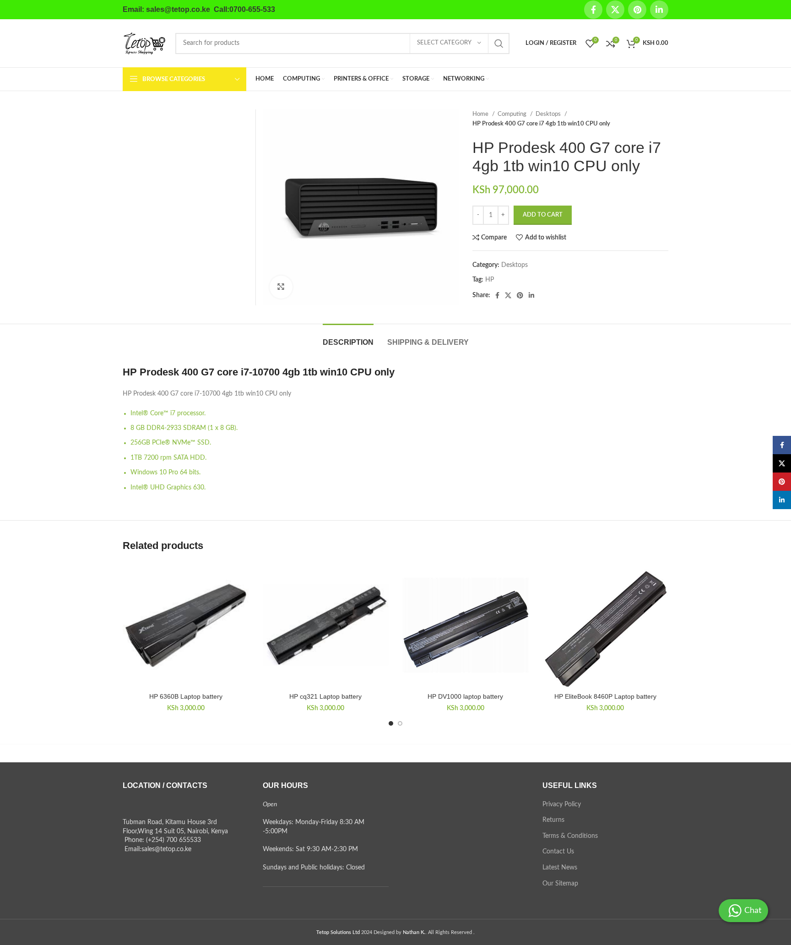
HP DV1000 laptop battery (465, 696)
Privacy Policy (561, 804)
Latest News (559, 867)
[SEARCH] (498, 43)
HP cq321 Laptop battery (325, 696)
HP (489, 280)
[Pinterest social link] (637, 9)
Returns (553, 820)
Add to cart (543, 215)
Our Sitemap (560, 883)
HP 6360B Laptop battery (185, 696)
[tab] (348, 338)
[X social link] (615, 9)
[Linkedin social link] (659, 9)
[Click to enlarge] (281, 287)
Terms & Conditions (570, 836)
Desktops (549, 114)
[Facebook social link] (593, 9)
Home (481, 114)
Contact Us (558, 851)
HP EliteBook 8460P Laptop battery (605, 696)
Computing (513, 114)
